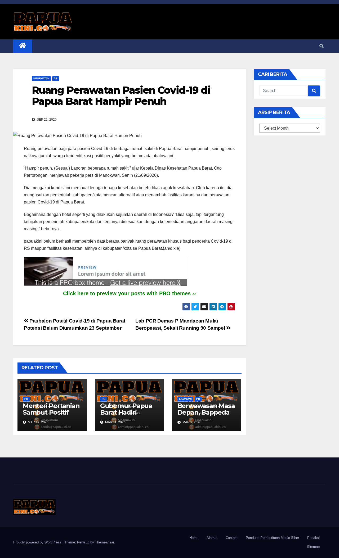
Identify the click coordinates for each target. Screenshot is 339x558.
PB (55, 78)
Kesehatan (41, 78)
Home (193, 538)
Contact (232, 538)
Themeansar (104, 542)
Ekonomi (185, 398)
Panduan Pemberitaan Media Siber (272, 538)
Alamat (212, 538)
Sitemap (313, 547)
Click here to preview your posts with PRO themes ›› (129, 293)
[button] (321, 46)
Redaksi (313, 538)
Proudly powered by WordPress (38, 542)
